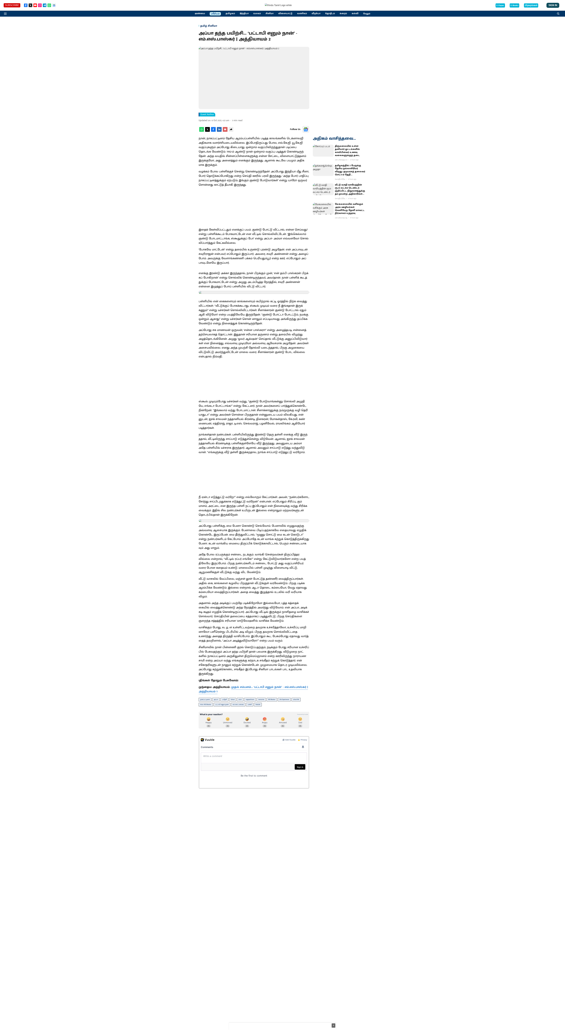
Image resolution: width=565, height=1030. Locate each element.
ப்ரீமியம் (215, 13)
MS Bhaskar (271, 699)
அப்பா (216, 699)
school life (296, 699)
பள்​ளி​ (250, 704)
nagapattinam (250, 699)
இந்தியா (244, 13)
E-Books (514, 5)
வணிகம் (302, 13)
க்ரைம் (343, 13)
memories (261, 699)
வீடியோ (316, 13)
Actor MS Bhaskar (205, 704)
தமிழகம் (230, 13)
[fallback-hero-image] (323, 150)
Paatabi (258, 704)
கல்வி (355, 13)
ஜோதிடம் (330, 13)
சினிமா (270, 13)
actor (240, 699)
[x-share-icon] (207, 131)
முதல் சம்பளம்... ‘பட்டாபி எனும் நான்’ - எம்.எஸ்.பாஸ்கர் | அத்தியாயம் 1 (253, 689)
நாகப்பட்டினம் (205, 699)
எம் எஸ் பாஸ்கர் (238, 704)
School (233, 699)
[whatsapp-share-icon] (201, 131)
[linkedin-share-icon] (219, 131)
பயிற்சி (224, 699)
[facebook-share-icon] (213, 131)
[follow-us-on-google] (305, 129)
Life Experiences (284, 699)
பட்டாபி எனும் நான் (222, 704)
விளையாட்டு (285, 13)
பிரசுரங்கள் (531, 5)
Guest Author (207, 114)
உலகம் (257, 13)
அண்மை (200, 13)
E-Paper (500, 5)
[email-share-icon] (225, 131)
